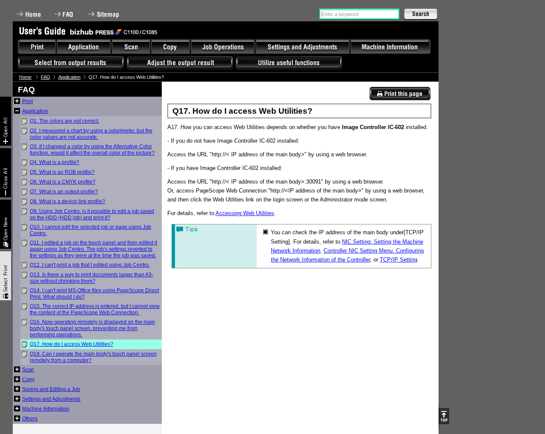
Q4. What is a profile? (54, 162)
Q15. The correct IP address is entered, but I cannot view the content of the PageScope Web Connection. (95, 309)
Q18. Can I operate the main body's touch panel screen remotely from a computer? (93, 357)
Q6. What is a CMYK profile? (62, 181)
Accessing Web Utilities (244, 213)
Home (29, 14)
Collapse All (5, 172)
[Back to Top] (444, 416)
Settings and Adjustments (51, 399)
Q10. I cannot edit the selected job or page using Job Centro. (90, 230)
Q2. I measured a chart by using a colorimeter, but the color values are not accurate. (91, 134)
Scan (28, 369)
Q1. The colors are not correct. (64, 121)
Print (27, 101)
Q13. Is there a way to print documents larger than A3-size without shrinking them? (91, 278)
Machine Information (45, 408)
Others (29, 418)
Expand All (5, 121)
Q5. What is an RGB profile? (62, 172)
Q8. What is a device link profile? (67, 201)
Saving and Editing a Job (51, 389)
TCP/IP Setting (398, 259)
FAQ (65, 14)
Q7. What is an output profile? (64, 191)
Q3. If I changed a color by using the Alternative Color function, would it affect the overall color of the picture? (92, 149)
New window (5, 224)
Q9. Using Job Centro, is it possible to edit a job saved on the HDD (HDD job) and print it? (92, 214)
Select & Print (5, 275)
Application (69, 77)
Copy (28, 379)
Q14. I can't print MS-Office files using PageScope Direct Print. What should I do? (94, 293)
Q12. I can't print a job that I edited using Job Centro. (90, 264)
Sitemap (104, 14)
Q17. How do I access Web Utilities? (71, 344)
